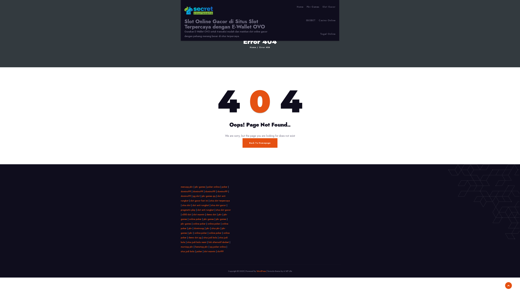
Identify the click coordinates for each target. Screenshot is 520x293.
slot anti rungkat (201, 205)
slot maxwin (198, 214)
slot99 (220, 251)
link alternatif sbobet (218, 242)
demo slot (211, 214)
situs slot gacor (218, 205)
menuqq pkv (187, 186)
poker (224, 186)
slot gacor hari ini (199, 200)
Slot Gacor (329, 7)
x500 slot (186, 214)
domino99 (186, 191)
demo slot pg (195, 237)
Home (300, 7)
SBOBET (311, 20)
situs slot (186, 205)
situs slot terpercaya (220, 200)
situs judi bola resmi (196, 242)
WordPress (261, 271)
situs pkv (216, 228)
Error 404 (264, 47)
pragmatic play (188, 209)
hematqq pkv (201, 246)
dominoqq (199, 228)
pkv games (200, 186)
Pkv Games (313, 7)
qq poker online (218, 246)
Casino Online (327, 20)
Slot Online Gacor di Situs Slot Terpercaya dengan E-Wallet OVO (224, 24)
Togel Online (328, 34)
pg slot (196, 196)
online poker (195, 219)
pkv (220, 214)
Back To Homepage (260, 143)
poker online (213, 186)
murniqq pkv (187, 246)
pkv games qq (208, 196)
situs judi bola (210, 237)
